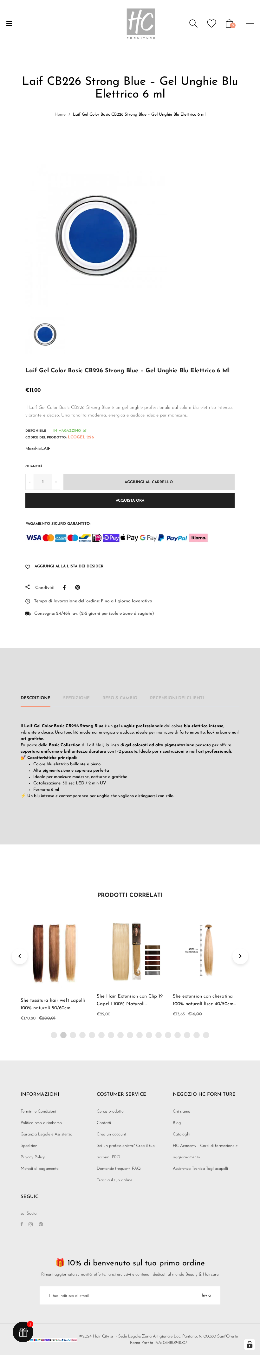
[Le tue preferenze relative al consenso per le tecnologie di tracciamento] (249, 1344)
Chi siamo (181, 1111)
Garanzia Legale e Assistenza (46, 1134)
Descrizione (35, 698)
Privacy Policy (33, 1157)
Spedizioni (29, 1146)
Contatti (104, 1123)
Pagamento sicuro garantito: (57, 524)
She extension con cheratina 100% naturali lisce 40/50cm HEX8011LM (203, 1004)
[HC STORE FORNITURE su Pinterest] (41, 1225)
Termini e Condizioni (38, 1111)
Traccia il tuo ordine (114, 1180)
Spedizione (76, 698)
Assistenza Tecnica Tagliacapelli (200, 1169)
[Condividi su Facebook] (66, 587)
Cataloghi (181, 1134)
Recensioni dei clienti (177, 698)
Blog (177, 1123)
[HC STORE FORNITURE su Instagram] (31, 1225)
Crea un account (111, 1134)
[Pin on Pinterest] (79, 587)
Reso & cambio (119, 698)
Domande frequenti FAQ (119, 1169)
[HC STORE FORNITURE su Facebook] (22, 1225)
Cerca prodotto (110, 1111)
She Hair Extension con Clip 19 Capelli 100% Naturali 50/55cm (130, 1004)
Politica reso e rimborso (41, 1123)
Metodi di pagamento (40, 1169)
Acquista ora (130, 501)
